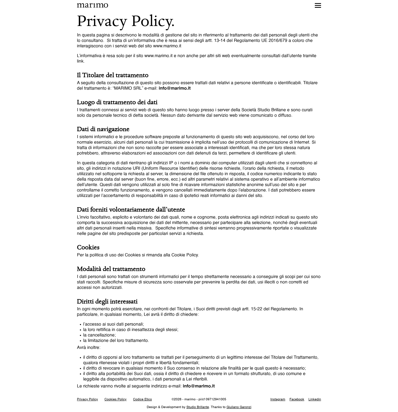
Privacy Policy (87, 399)
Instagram (277, 399)
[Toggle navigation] (318, 5)
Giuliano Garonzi (239, 407)
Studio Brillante (197, 407)
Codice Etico (142, 399)
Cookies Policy (115, 399)
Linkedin (314, 399)
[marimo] (92, 5)
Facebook (296, 399)
